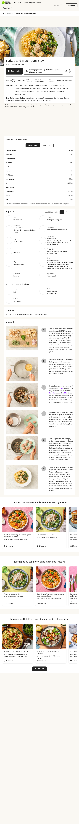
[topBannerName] (39, 21)
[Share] (71, 71)
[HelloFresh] (6, 2)
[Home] (3, 13)
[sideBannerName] (39, 122)
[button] (57, 5)
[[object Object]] (66, 71)
